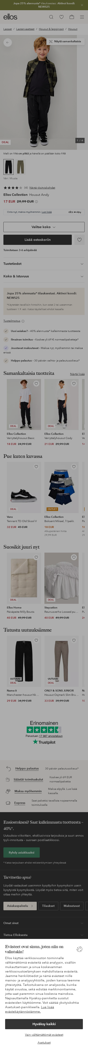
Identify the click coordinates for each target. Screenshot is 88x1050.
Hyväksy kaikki (44, 1024)
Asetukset (44, 1042)
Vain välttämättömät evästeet (44, 1035)
